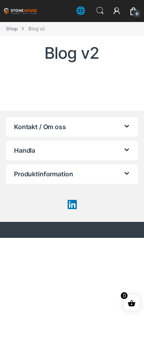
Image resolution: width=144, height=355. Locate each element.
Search (100, 10)
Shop (11, 29)
